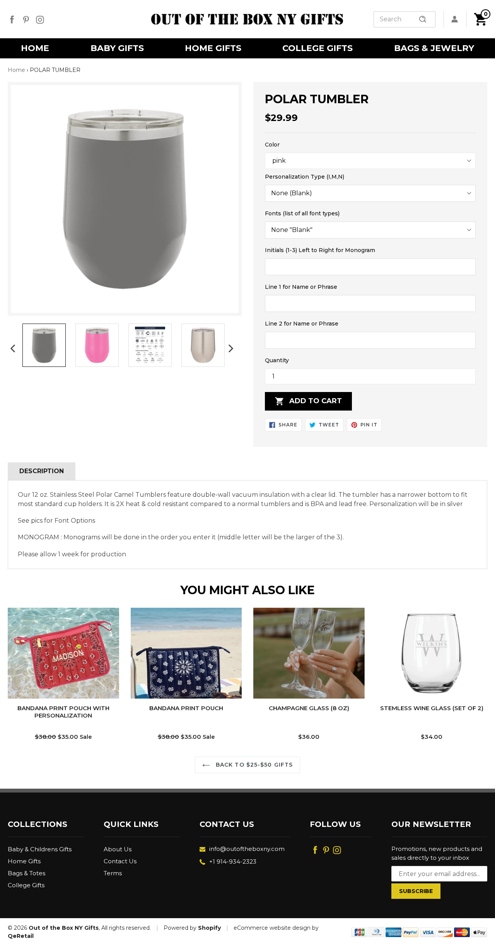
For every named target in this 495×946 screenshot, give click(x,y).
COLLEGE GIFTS (317, 48)
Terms (113, 873)
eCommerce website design (272, 927)
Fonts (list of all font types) (302, 213)
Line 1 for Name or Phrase (301, 286)
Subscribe (416, 891)
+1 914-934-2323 (232, 861)
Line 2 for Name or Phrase (301, 323)
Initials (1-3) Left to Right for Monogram (320, 250)
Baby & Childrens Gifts (40, 849)
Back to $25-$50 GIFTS (253, 764)
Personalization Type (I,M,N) (304, 176)
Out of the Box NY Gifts (64, 927)
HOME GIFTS (213, 48)
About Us (117, 849)
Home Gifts (24, 861)
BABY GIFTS (117, 48)
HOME (35, 48)
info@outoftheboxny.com (247, 848)
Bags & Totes (26, 873)
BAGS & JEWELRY (434, 48)
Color (272, 144)
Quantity (277, 360)
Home (16, 69)
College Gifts (26, 885)
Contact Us (120, 861)
